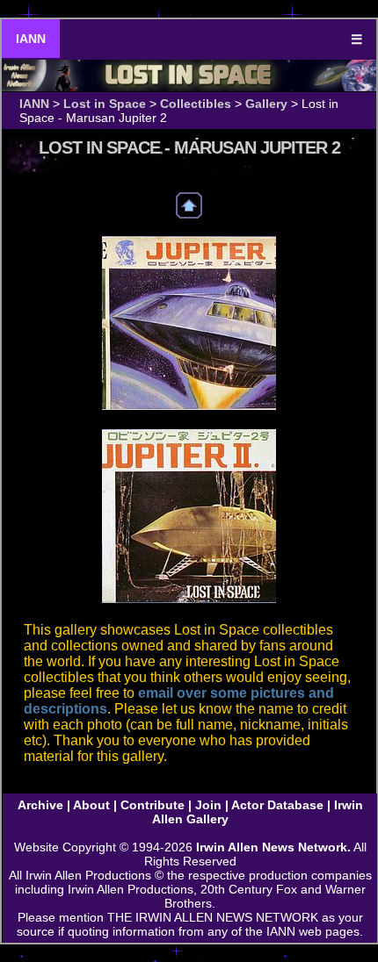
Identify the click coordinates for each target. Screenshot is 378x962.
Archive (40, 805)
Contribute (152, 805)
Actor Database (277, 805)
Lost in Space (104, 104)
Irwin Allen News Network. (273, 847)
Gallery (266, 104)
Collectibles (195, 104)
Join (208, 805)
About (91, 805)
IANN (31, 39)
